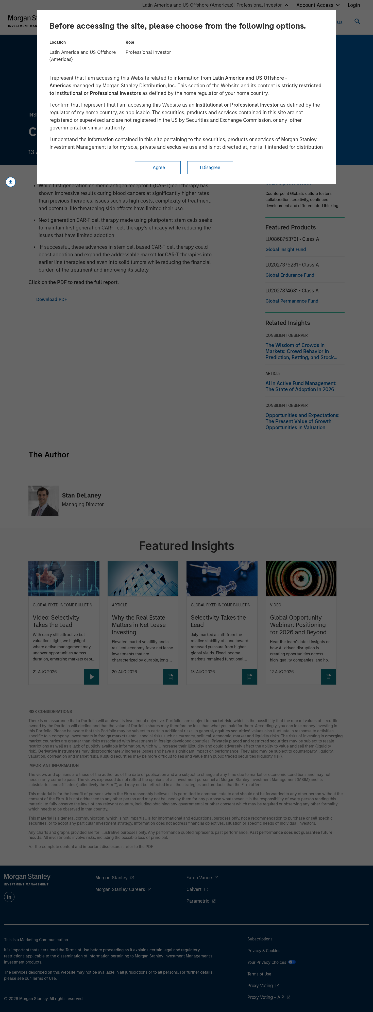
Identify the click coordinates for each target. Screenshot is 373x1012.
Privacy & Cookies (263, 950)
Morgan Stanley (111, 878)
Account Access (314, 5)
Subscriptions (260, 939)
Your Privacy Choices (267, 962)
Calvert (194, 889)
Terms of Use (259, 974)
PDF (149, 846)
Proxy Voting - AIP (265, 997)
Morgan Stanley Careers (120, 889)
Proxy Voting (260, 985)
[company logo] (31, 21)
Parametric (198, 901)
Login (354, 5)
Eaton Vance (199, 878)
